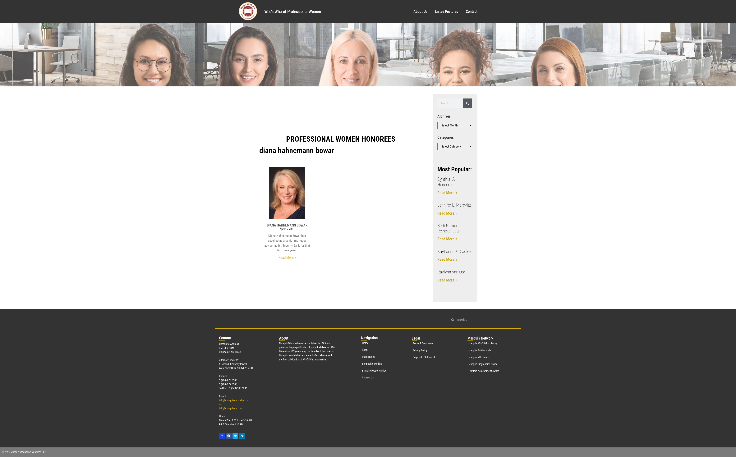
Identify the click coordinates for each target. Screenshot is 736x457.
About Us (420, 11)
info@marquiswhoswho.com (234, 400)
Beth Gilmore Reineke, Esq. (448, 228)
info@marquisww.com (230, 408)
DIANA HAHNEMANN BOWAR (287, 225)
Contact (471, 11)
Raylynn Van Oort (452, 272)
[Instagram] (222, 436)
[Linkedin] (242, 436)
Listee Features (446, 11)
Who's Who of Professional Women (292, 11)
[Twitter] (235, 436)
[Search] (467, 103)
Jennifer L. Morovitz (454, 205)
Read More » (287, 257)
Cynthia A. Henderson (446, 182)
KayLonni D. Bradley (454, 251)
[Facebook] (229, 436)
